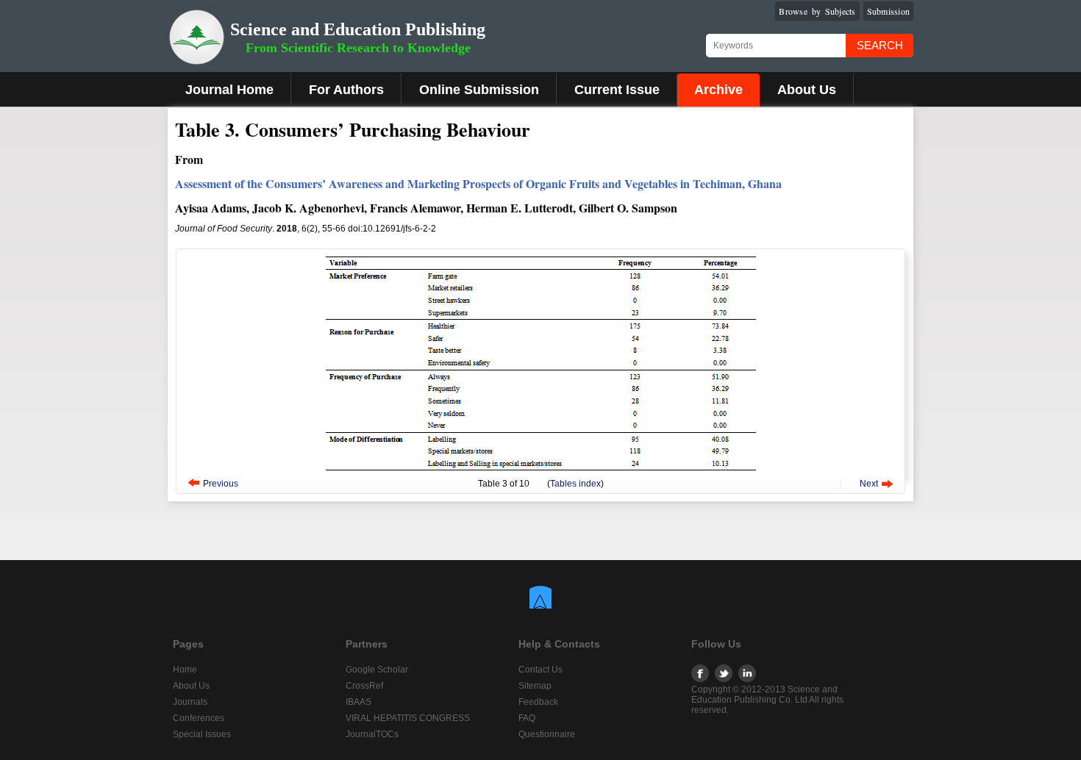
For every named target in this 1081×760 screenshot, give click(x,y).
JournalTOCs (372, 734)
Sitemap (535, 686)
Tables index (575, 483)
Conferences (198, 718)
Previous (220, 483)
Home (185, 669)
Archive (718, 89)
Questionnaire (546, 734)
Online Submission (479, 89)
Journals (190, 702)
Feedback (538, 702)
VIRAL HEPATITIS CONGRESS (408, 718)
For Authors (346, 89)
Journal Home (229, 89)
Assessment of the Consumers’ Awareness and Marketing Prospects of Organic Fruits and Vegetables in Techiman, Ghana (478, 183)
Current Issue (617, 89)
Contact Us (540, 669)
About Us (806, 89)
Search (880, 45)
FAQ (526, 718)
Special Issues (202, 734)
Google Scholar (377, 669)
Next (869, 483)
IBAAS (358, 702)
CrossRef (364, 686)
